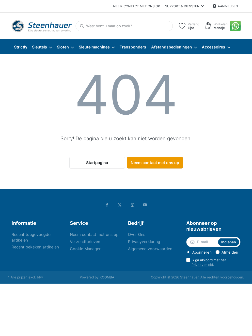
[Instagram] (132, 204)
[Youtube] (145, 204)
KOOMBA (107, 277)
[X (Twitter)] (119, 204)
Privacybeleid (202, 265)
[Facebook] (107, 204)
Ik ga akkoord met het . (208, 262)
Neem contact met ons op (136, 6)
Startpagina (97, 162)
